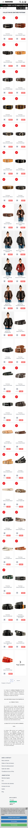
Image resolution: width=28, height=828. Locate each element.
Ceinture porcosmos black (8, 142)
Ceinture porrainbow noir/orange (20, 617)
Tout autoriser (14, 825)
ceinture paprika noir (8, 529)
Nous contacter (5, 760)
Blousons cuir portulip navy (20, 251)
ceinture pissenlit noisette (20, 558)
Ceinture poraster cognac (20, 62)
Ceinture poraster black (7, 62)
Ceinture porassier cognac (20, 35)
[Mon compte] (23, 2)
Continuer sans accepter (14, 817)
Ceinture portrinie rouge (7, 670)
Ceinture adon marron (20, 331)
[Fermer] (26, 808)
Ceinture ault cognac (20, 358)
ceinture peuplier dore (8, 558)
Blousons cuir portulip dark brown (8, 251)
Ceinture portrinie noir (20, 643)
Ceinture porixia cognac (7, 169)
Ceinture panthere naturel (7, 500)
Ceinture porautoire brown (20, 89)
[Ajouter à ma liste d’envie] (4, 39)
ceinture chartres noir (8, 414)
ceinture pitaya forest (8, 587)
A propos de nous (6, 786)
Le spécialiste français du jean (8, 1)
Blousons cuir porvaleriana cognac (8, 305)
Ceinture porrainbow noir (7, 616)
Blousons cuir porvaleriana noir (8, 332)
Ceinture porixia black (20, 142)
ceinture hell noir (20, 471)
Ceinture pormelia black (20, 169)
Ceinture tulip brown (8, 223)
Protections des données (8, 783)
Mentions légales (6, 778)
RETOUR (5, 8)
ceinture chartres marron (20, 385)
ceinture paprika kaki (20, 500)
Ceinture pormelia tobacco (8, 196)
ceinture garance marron (20, 443)
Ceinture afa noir (8, 358)
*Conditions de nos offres (8, 771)
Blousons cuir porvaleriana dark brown (20, 305)
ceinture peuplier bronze (20, 529)
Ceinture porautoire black (7, 89)
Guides (3, 789)
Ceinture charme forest (7, 385)
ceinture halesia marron (7, 471)
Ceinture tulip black (20, 196)
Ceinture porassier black (7, 35)
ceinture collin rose (7, 443)
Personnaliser (14, 821)
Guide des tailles (6, 768)
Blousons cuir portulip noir (8, 278)
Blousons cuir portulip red (20, 277)
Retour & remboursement (8, 766)
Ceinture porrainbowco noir (8, 644)
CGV (3, 780)
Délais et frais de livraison (8, 763)
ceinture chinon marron (20, 414)
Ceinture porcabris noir (20, 587)
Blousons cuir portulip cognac (20, 224)
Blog (3, 791)
